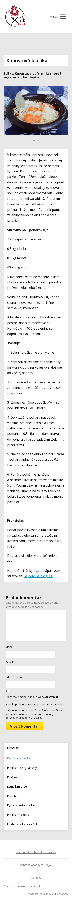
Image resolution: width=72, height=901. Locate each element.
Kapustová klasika (18, 758)
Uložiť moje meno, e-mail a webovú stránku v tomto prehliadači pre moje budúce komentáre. (35, 700)
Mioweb (63, 893)
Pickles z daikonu (18, 815)
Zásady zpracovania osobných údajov (30, 715)
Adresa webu (14, 677)
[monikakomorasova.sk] (16, 16)
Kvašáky (12, 777)
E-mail (10, 662)
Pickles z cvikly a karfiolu (22, 824)
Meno (10, 647)
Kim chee (13, 796)
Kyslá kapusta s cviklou (22, 805)
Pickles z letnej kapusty (22, 768)
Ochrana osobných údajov (36, 865)
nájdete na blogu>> (38, 576)
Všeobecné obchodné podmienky (36, 852)
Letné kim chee (17, 786)
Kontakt (36, 877)
